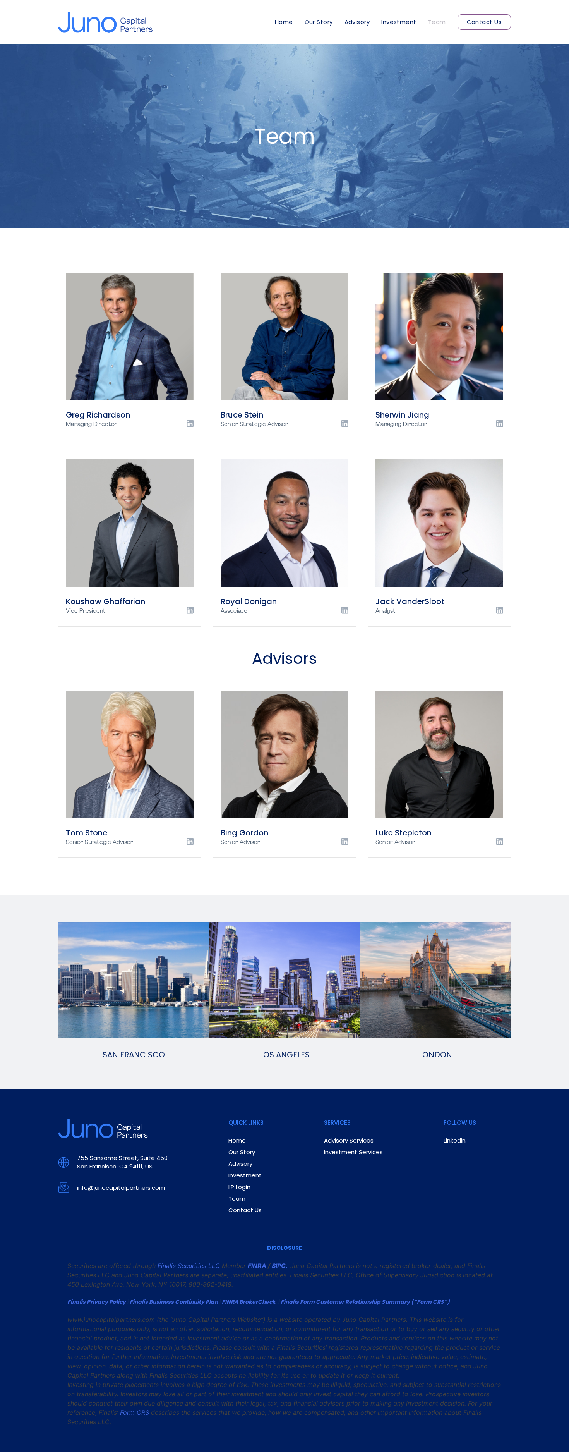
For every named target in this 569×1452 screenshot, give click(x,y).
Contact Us (484, 22)
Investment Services (353, 1152)
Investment (398, 22)
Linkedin (455, 1140)
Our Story (319, 22)
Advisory (357, 22)
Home (284, 22)
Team (437, 22)
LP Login (239, 1187)
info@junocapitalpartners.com (121, 1188)
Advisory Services (349, 1140)
